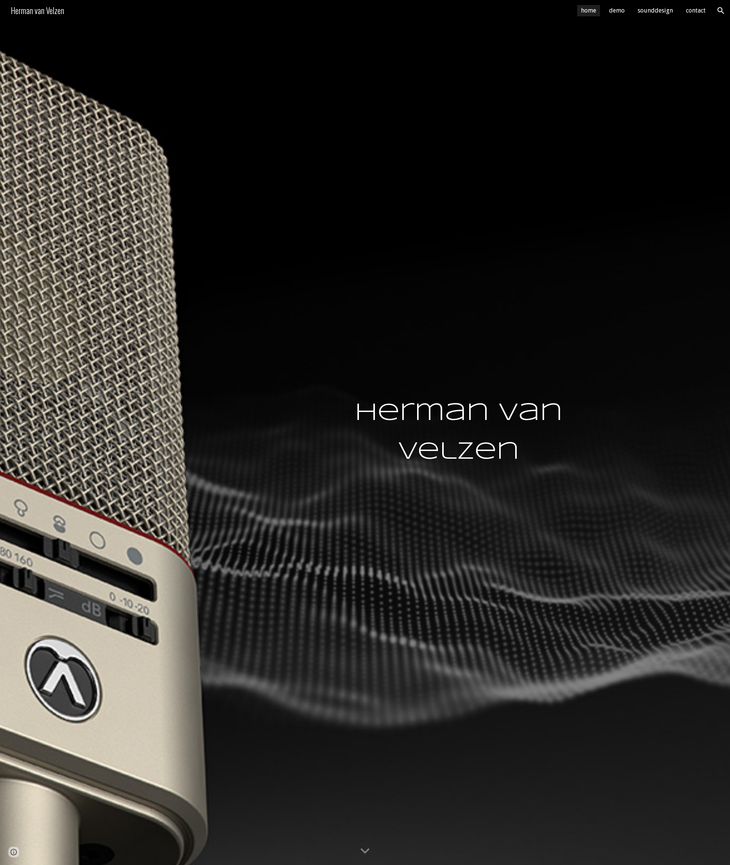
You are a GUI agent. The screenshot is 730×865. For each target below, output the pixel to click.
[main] (458, 433)
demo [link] (617, 10)
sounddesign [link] (655, 10)
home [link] (588, 10)
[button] (721, 11)
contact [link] (696, 10)
